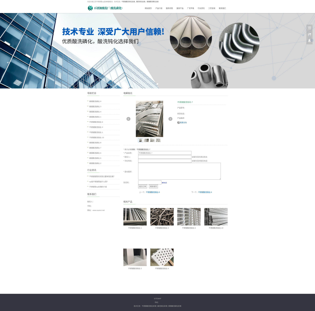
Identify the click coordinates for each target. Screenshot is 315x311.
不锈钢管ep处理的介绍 (98, 187)
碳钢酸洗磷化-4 (95, 112)
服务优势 (169, 8)
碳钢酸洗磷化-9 (95, 101)
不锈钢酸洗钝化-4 (162, 268)
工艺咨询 (211, 8)
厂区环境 (190, 8)
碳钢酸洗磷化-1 (95, 117)
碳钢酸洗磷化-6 (95, 153)
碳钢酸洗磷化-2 (95, 163)
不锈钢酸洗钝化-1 (135, 228)
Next (170, 119)
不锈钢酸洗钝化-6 (205, 192)
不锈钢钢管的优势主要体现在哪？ (102, 176)
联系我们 (222, 8)
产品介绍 (158, 8)
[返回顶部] (309, 41)
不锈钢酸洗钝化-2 (135, 268)
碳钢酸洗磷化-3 (95, 107)
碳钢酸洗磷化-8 (95, 143)
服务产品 (180, 8)
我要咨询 (183, 122)
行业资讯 (201, 8)
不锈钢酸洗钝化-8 (153, 192)
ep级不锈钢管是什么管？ (99, 182)
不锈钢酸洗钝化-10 (216, 228)
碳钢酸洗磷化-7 (95, 148)
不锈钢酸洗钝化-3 (162, 228)
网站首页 (148, 8)
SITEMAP (157, 299)
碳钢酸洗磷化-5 (95, 158)
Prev (128, 119)
